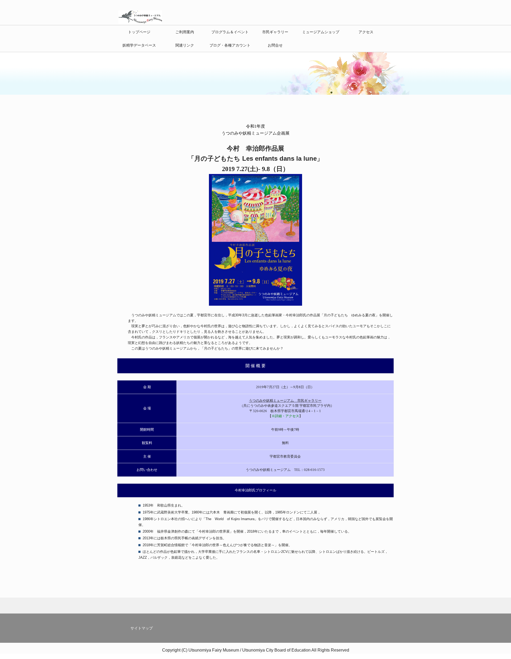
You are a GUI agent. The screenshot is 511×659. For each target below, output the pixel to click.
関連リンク (184, 45)
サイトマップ (141, 628)
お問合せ (275, 45)
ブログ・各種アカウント (229, 45)
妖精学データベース (139, 45)
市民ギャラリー (275, 32)
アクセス (365, 32)
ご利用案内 (184, 32)
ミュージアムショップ (320, 32)
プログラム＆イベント (230, 32)
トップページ (139, 32)
